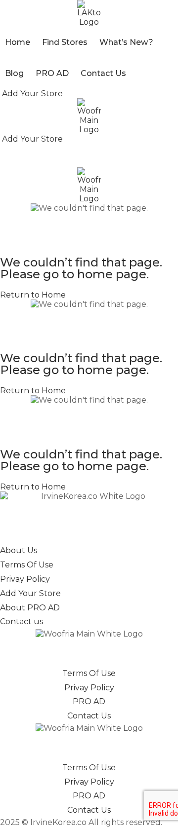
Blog (14, 73)
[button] (31, 93)
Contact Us (103, 73)
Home (17, 42)
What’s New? (126, 42)
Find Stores (65, 42)
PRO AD (52, 73)
